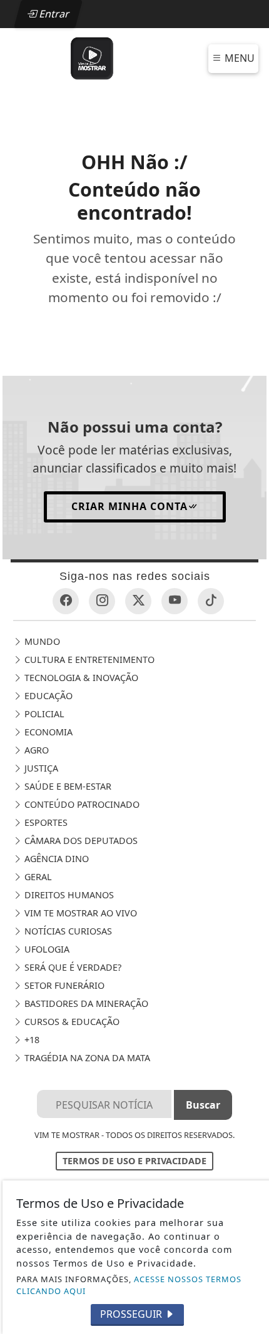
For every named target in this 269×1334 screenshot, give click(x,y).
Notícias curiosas (67, 931)
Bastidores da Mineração (85, 1003)
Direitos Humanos (68, 895)
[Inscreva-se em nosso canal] (174, 601)
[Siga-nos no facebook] (66, 601)
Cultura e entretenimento (88, 659)
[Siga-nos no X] (138, 601)
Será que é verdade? (71, 967)
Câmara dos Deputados (80, 840)
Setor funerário (63, 985)
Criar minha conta (129, 506)
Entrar (53, 14)
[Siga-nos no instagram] (102, 601)
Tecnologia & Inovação (80, 678)
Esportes (45, 822)
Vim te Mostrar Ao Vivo (79, 913)
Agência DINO (55, 859)
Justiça (40, 768)
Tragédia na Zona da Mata (86, 1058)
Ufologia (45, 949)
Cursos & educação (70, 1021)
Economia (47, 732)
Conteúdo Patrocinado (81, 804)
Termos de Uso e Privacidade (134, 1161)
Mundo (41, 641)
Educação (47, 696)
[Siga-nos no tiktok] (211, 601)
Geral (37, 877)
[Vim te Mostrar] (92, 57)
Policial (43, 714)
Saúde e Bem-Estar (66, 786)
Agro (35, 750)
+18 (30, 1040)
